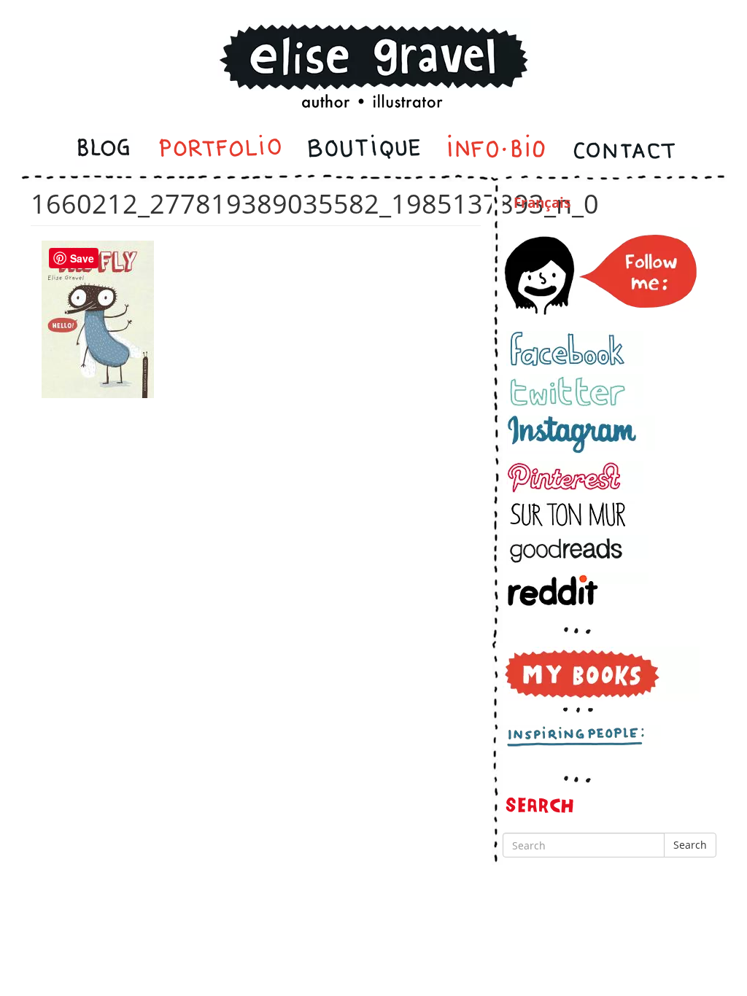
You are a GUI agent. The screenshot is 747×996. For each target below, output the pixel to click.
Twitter (574, 391)
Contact (623, 150)
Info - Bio (496, 150)
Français (542, 202)
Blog (105, 150)
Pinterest (574, 477)
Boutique (364, 150)
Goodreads (577, 550)
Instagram (580, 435)
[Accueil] (373, 46)
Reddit (577, 590)
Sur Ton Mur (574, 514)
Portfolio (220, 150)
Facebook (574, 349)
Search (690, 845)
